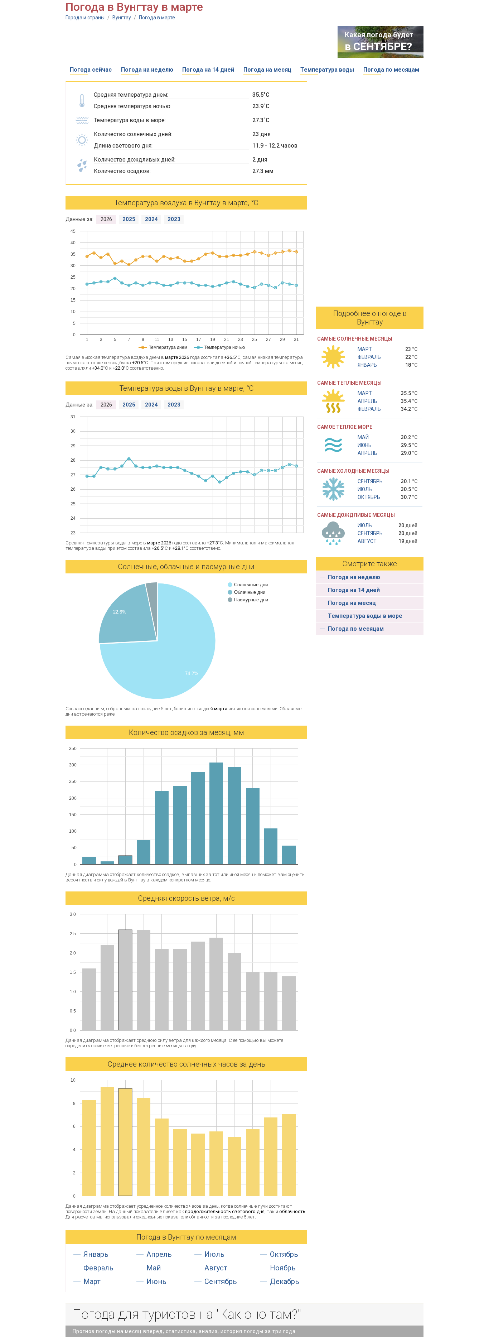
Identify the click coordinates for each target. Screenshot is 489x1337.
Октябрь (284, 1254)
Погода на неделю (147, 69)
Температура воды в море (365, 615)
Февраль (98, 1268)
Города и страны (85, 17)
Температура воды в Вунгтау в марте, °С (186, 388)
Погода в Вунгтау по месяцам (186, 1237)
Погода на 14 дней (208, 69)
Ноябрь (283, 1268)
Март (92, 1281)
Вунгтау (121, 17)
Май (153, 1268)
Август (215, 1268)
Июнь (156, 1281)
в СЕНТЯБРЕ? (378, 46)
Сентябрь (220, 1281)
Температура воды (327, 69)
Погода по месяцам (391, 69)
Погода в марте (157, 17)
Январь (95, 1254)
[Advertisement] (196, 42)
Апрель (159, 1254)
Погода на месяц (267, 69)
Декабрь (284, 1281)
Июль (214, 1254)
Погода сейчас (91, 69)
